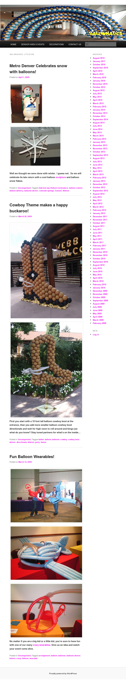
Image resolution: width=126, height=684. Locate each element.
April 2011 (97, 239)
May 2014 (97, 132)
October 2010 (99, 258)
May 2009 (97, 313)
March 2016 (98, 74)
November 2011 (100, 219)
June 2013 (97, 164)
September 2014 (100, 119)
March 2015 (98, 103)
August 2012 (98, 193)
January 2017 (99, 61)
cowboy (63, 439)
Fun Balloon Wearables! (32, 456)
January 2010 (99, 287)
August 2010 (98, 264)
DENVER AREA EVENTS (32, 44)
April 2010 (97, 277)
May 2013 (97, 167)
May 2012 (97, 200)
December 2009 (100, 290)
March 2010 (98, 281)
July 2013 (97, 161)
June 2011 (97, 232)
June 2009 (97, 310)
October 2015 (99, 87)
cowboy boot (73, 439)
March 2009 (98, 319)
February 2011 (99, 245)
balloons (55, 439)
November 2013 (100, 148)
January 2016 (99, 80)
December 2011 (100, 216)
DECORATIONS (56, 44)
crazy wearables (41, 644)
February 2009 (99, 323)
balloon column (75, 187)
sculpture (61, 177)
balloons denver (31, 190)
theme (43, 442)
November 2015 (100, 83)
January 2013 (99, 180)
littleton (66, 190)
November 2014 (100, 112)
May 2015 (97, 96)
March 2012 (98, 206)
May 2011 (97, 235)
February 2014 (99, 138)
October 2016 (99, 64)
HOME (13, 44)
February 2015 (99, 106)
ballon (41, 439)
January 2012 (99, 213)
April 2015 (97, 99)
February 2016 (99, 77)
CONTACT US (75, 44)
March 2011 (98, 242)
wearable (33, 658)
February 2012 (99, 210)
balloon (48, 439)
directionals (22, 442)
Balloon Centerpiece (59, 187)
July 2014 (97, 125)
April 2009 (97, 316)
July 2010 (97, 268)
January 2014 (99, 142)
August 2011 (98, 226)
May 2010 (97, 274)
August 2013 (98, 158)
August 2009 (98, 303)
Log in (96, 334)
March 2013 (98, 174)
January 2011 (99, 248)
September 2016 (100, 67)
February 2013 (99, 177)
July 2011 (97, 229)
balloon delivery (16, 190)
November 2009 (100, 294)
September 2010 (100, 261)
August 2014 (98, 122)
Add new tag (44, 187)
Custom (58, 190)
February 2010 (99, 284)
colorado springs (46, 190)
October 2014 (99, 116)
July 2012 (97, 196)
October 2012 (99, 187)
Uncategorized (24, 187)
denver (13, 442)
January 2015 (99, 109)
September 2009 (100, 300)
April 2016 (97, 70)
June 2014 (97, 129)
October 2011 (99, 222)
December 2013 (100, 145)
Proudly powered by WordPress (63, 673)
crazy (18, 658)
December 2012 (100, 184)
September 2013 (100, 155)
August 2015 (98, 90)
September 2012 (100, 190)
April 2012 (97, 203)
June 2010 (97, 271)
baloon (12, 658)
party (37, 442)
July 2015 (97, 93)
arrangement (44, 655)
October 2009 (99, 297)
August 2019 (98, 57)
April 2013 (97, 171)
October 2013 (99, 151)
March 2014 (98, 135)
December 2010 (100, 251)
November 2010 (100, 255)
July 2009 (97, 306)
